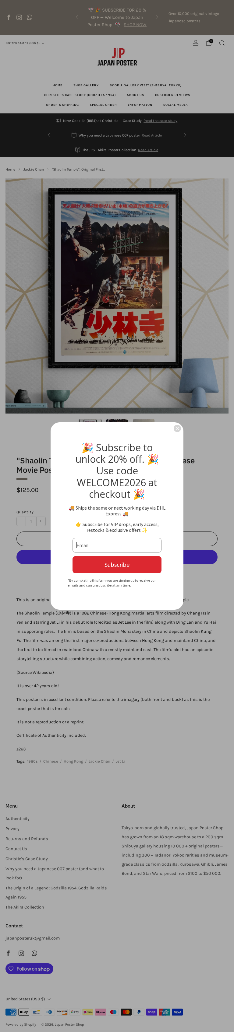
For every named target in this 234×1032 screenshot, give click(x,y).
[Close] (177, 428)
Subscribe (117, 564)
